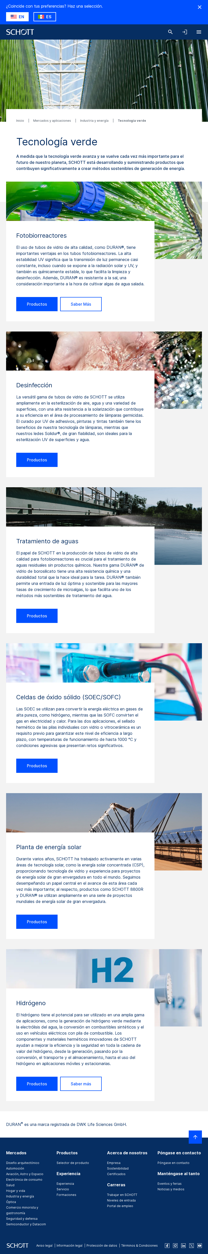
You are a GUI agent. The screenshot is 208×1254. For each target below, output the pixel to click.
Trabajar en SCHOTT (122, 1195)
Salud (10, 1185)
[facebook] (167, 1245)
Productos (37, 304)
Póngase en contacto (173, 1163)
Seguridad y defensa (22, 1219)
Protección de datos (101, 1245)
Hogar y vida (15, 1191)
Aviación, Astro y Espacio (24, 1174)
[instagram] (175, 1245)
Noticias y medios (171, 1189)
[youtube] (199, 1245)
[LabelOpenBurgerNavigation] (199, 32)
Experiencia (65, 1184)
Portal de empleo (120, 1206)
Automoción (15, 1168)
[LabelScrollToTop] (195, 1137)
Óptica (11, 1202)
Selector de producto (73, 1163)
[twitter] (191, 1245)
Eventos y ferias (170, 1184)
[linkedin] (183, 1245)
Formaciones (66, 1195)
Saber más (81, 1083)
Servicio (63, 1189)
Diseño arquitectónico (22, 1163)
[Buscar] (170, 32)
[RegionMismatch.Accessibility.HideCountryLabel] (200, 7)
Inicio (20, 121)
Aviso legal (44, 1245)
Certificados (116, 1174)
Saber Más (81, 304)
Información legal (69, 1245)
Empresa (113, 1163)
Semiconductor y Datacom (26, 1224)
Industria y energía (94, 121)
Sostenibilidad (118, 1168)
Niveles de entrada (121, 1200)
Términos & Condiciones (139, 1245)
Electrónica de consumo (24, 1179)
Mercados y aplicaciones (52, 121)
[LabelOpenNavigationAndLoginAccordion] (185, 32)
